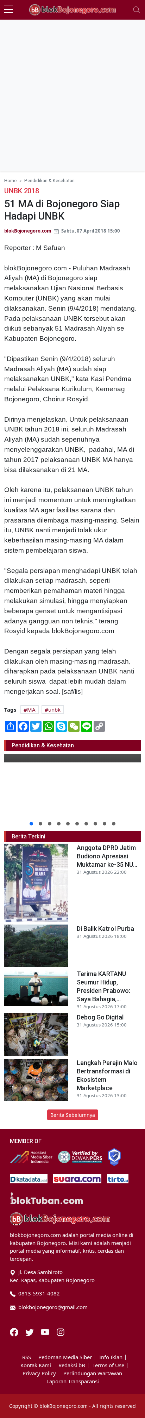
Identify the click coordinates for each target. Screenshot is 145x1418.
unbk (54, 709)
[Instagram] (60, 1331)
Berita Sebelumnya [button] (72, 1115)
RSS (26, 1357)
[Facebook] (15, 1331)
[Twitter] (30, 1331)
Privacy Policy (39, 1373)
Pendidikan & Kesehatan (49, 180)
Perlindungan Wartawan (92, 1373)
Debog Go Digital (100, 1017)
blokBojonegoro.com (27, 231)
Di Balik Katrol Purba (105, 928)
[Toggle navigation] (136, 9)
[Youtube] (46, 1331)
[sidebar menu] (8, 9)
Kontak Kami (35, 1365)
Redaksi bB (71, 1365)
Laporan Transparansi (72, 1381)
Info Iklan (110, 1357)
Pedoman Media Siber (65, 1357)
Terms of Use (108, 1365)
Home (10, 180)
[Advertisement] (72, 95)
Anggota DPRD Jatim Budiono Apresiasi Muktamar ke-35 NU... (107, 856)
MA (31, 709)
